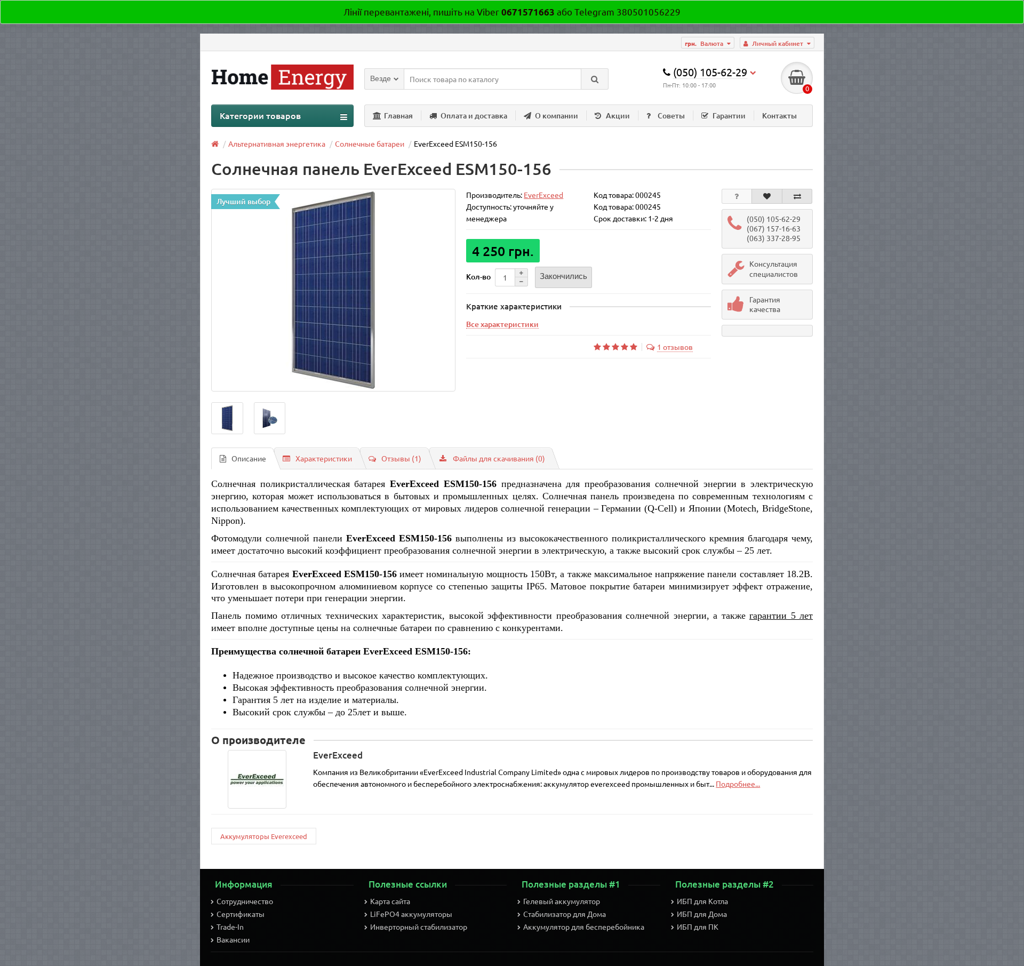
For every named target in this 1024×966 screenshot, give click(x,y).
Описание (248, 458)
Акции (618, 115)
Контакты (779, 115)
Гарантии (729, 115)
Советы (671, 115)
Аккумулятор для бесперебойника (583, 926)
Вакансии (233, 939)
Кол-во (478, 277)
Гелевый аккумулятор (561, 901)
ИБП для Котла (702, 901)
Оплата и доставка (474, 115)
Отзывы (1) (401, 458)
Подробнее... (738, 783)
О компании (556, 115)
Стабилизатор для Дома (564, 914)
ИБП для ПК (697, 926)
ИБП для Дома (702, 914)
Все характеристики (502, 324)
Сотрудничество (245, 901)
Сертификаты (241, 914)
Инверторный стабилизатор (418, 926)
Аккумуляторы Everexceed (263, 836)
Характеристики (323, 458)
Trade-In (230, 926)
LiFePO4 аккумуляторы (411, 914)
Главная (398, 115)
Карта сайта (390, 901)
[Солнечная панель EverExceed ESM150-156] (333, 290)
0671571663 (528, 12)
